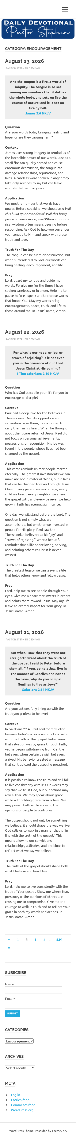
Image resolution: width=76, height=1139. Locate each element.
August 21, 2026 (24, 632)
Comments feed (23, 1105)
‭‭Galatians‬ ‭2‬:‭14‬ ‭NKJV (38, 689)
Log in (15, 1094)
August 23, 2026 (24, 61)
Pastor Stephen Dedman (23, 68)
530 (59, 939)
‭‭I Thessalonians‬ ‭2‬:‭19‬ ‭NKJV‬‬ (38, 373)
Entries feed (20, 1099)
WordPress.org (22, 1110)
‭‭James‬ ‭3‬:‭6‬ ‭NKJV (38, 113)
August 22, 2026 (24, 332)
